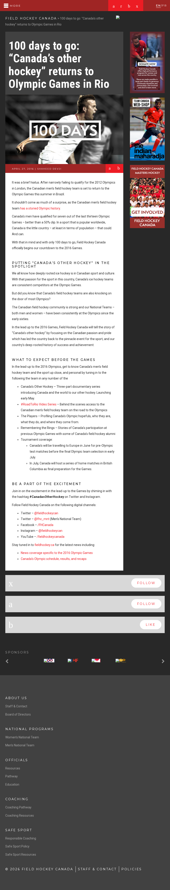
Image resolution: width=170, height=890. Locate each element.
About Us (16, 698)
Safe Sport (18, 830)
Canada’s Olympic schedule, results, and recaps (54, 559)
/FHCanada (45, 525)
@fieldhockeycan (46, 513)
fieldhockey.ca (44, 545)
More (15, 5)
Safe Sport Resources (20, 854)
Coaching (16, 799)
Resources (12, 768)
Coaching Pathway (18, 807)
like (151, 625)
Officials (16, 760)
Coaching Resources (19, 815)
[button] (7, 662)
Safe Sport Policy (17, 846)
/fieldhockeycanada (50, 536)
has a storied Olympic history (40, 208)
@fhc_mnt (41, 519)
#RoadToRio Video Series (39, 404)
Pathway (11, 776)
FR (164, 5)
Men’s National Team (19, 745)
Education (12, 784)
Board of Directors (18, 714)
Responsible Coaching (20, 838)
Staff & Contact (16, 706)
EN (158, 5)
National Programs (29, 729)
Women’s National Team (22, 737)
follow (146, 583)
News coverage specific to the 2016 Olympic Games (57, 553)
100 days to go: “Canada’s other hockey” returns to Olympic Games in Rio (59, 65)
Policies (131, 869)
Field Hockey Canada (31, 18)
